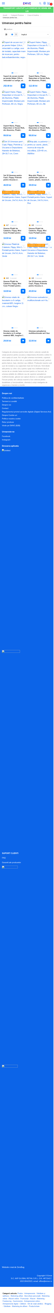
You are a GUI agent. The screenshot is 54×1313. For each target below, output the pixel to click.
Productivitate (34, 1306)
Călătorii (23, 1304)
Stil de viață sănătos (35, 1304)
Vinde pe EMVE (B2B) (11, 425)
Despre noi (6, 405)
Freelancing (7, 1301)
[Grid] (12, 34)
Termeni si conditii (9, 401)
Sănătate (7, 1306)
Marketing (40, 1299)
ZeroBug (20, 1267)
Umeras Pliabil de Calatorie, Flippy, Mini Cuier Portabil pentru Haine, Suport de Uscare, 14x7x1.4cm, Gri (13, 232)
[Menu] (6, 3)
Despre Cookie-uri (9, 415)
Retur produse (8, 422)
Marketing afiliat (17, 1296)
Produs (20, 1293)
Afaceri (32, 1299)
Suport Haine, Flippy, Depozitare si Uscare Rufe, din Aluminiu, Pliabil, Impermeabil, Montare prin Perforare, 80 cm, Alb (39, 130)
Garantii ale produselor (11, 862)
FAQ (4, 858)
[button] (49, 3)
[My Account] (44, 3)
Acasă (5, 15)
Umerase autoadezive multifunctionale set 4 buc (39, 332)
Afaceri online (14, 1299)
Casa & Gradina (33, 15)
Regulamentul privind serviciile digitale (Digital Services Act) (26, 412)
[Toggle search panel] (40, 3)
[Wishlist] (23, 44)
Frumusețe (24, 1299)
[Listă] (16, 34)
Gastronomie (18, 1301)
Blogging (48, 1304)
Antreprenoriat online (32, 1301)
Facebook (6, 436)
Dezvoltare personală (32, 1296)
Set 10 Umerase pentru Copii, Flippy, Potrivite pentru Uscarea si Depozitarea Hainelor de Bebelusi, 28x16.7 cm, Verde (38, 286)
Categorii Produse (17, 15)
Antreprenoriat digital (10, 1304)
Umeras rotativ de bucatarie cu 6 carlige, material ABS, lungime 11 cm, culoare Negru (13, 334)
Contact (5, 408)
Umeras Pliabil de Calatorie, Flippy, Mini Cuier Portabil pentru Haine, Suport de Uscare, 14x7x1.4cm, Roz (39, 232)
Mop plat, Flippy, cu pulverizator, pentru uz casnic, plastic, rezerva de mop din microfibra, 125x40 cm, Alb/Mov (39, 179)
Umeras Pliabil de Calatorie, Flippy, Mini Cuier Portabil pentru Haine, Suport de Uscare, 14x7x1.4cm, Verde (13, 285)
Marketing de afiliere (19, 1306)
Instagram (6, 440)
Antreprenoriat (29, 1293)
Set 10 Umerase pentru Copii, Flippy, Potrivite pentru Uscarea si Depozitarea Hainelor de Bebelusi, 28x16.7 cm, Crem (13, 180)
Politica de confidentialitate (13, 398)
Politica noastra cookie (11, 419)
